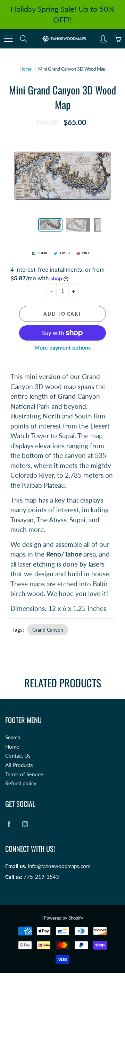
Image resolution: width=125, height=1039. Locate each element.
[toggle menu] (8, 39)
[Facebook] (9, 824)
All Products (19, 765)
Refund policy (20, 783)
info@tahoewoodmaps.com (59, 866)
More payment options (62, 347)
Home (25, 69)
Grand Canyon (47, 630)
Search (12, 737)
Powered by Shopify (63, 918)
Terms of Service (24, 774)
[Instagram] (25, 824)
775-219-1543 (41, 877)
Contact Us (18, 756)
